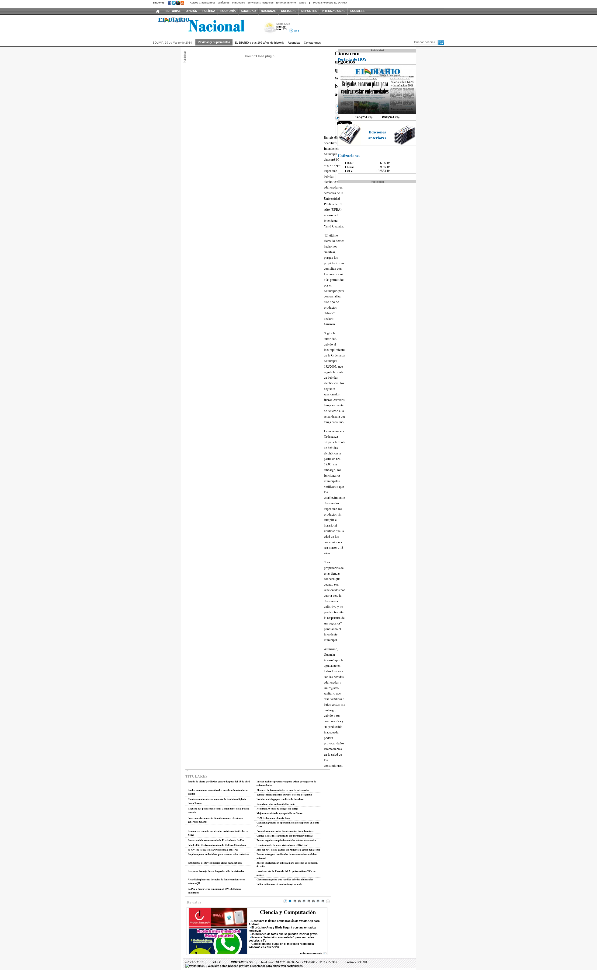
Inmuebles (238, 2)
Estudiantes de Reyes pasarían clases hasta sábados (215, 863)
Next (328, 901)
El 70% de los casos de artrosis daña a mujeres (213, 849)
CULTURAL (288, 11)
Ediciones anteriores (377, 135)
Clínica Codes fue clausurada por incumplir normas (284, 835)
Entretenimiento (286, 2)
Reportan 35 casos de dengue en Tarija (277, 808)
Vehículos (223, 2)
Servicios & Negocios (260, 2)
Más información (311, 954)
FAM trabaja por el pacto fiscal (273, 818)
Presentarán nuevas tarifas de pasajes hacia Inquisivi (285, 831)
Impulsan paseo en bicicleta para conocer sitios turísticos (218, 854)
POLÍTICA (208, 11)
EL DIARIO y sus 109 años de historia (259, 42)
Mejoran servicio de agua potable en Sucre (279, 813)
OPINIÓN (191, 11)
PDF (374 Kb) (390, 117)
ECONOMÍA (228, 11)
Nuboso (270, 28)
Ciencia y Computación (288, 912)
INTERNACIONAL (333, 11)
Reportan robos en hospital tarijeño (276, 804)
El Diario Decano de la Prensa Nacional (205, 26)
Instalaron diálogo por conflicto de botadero (280, 799)
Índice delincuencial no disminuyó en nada (279, 884)
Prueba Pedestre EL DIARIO (330, 2)
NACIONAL (268, 11)
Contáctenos (312, 42)
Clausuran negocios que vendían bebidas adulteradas (285, 879)
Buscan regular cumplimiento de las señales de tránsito (286, 840)
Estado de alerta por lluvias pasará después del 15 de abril (219, 781)
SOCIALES (357, 11)
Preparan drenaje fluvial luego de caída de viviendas (216, 871)
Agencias (294, 42)
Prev (285, 901)
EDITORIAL (173, 11)
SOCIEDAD (248, 11)
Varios (302, 2)
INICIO (158, 11)
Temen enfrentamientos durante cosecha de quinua (284, 794)
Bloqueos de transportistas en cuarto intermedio (283, 790)
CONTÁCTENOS (242, 962)
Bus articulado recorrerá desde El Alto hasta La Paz (216, 840)
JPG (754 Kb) (363, 117)
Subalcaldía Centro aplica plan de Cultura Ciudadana (217, 845)
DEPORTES (309, 11)
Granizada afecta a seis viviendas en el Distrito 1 (283, 845)
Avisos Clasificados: (202, 2)
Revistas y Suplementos (214, 42)
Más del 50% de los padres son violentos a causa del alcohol (288, 849)
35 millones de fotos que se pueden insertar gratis (284, 934)
